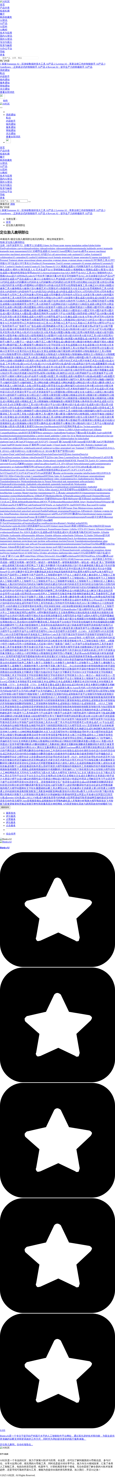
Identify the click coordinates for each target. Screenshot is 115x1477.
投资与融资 (6, 45)
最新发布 (11, 813)
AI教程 (3, 29)
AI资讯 (3, 20)
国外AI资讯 (6, 39)
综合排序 (11, 833)
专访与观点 (6, 42)
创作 (5, 100)
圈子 (2, 14)
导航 (2, 51)
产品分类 (5, 7)
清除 (12, 204)
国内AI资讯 (6, 36)
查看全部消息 (7, 92)
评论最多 (11, 822)
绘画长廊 (5, 11)
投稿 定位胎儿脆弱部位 (12, 242)
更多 (2, 54)
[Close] (29, 201)
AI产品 (3, 23)
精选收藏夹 (6, 17)
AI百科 (3, 26)
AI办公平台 (6, 48)
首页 (2, 4)
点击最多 (11, 825)
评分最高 (11, 816)
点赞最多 (11, 819)
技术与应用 (6, 33)
